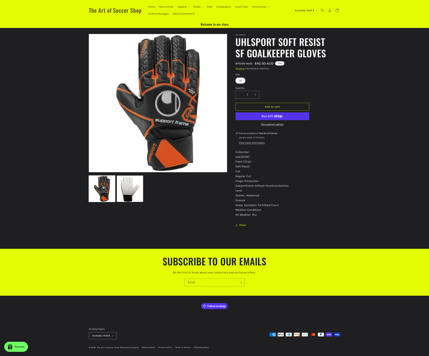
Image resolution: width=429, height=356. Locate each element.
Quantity (239, 88)
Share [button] (242, 225)
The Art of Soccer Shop (108, 347)
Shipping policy (201, 347)
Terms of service (183, 347)
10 (240, 80)
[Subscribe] (240, 282)
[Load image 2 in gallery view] (130, 189)
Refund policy (148, 347)
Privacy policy (165, 347)
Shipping (239, 68)
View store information (252, 142)
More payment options (272, 124)
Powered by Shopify (129, 347)
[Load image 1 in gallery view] (102, 189)
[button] (183, 6)
